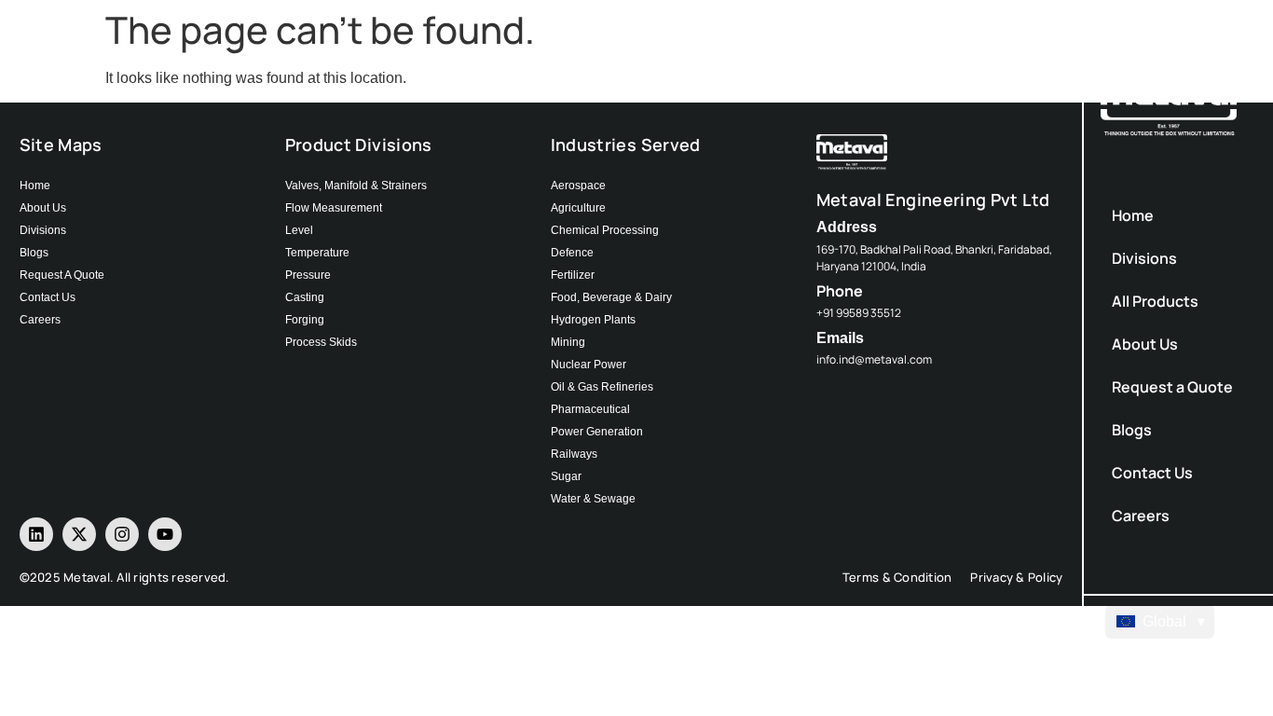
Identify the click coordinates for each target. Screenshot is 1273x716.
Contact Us (1152, 472)
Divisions (1144, 258)
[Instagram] (122, 534)
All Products (1155, 301)
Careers (1141, 515)
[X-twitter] (79, 534)
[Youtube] (165, 534)
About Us (1145, 344)
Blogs (1132, 430)
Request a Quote (1172, 387)
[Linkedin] (36, 534)
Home (1133, 215)
